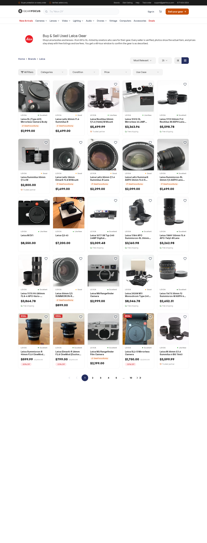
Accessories (140, 20)
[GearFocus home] (29, 11)
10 (131, 377)
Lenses (53, 20)
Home (21, 58)
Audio (89, 20)
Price (107, 72)
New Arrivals (26, 20)
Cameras (40, 20)
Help (137, 3)
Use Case (141, 72)
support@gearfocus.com (164, 3)
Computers (125, 20)
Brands (117, 3)
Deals (152, 20)
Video (65, 20)
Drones (100, 20)
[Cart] (160, 11)
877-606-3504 (183, 3)
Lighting (77, 20)
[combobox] (81, 12)
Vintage (113, 20)
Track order (146, 3)
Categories (47, 72)
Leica (42, 58)
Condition (78, 72)
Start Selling (128, 3)
